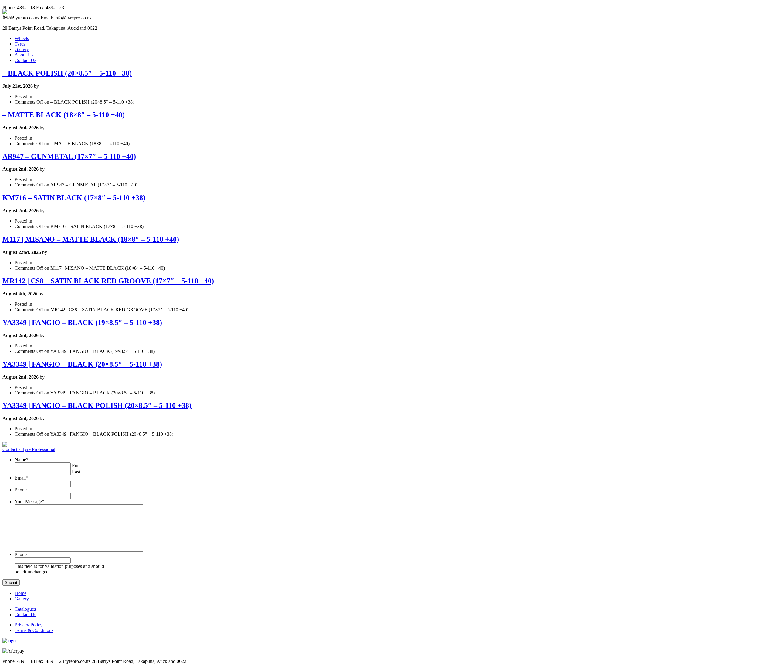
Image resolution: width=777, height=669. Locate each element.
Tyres (20, 43)
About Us (24, 54)
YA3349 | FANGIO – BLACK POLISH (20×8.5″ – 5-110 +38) (97, 405)
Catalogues (25, 609)
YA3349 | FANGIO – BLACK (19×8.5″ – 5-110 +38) (82, 322)
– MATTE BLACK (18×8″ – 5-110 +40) (63, 115)
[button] (11, 582)
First (76, 465)
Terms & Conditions (34, 630)
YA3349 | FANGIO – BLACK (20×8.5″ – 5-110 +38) (82, 364)
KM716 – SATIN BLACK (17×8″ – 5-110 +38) (73, 198)
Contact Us (25, 60)
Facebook (769, 174)
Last (76, 471)
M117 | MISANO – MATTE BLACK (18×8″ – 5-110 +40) (90, 239)
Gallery (22, 49)
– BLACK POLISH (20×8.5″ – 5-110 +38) (67, 73)
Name (22, 459)
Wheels (22, 38)
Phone (21, 489)
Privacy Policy (28, 624)
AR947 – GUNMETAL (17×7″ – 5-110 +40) (69, 156)
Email (21, 477)
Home (20, 593)
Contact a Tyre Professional (28, 449)
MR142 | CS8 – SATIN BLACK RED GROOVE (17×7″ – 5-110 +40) (108, 281)
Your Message (29, 501)
